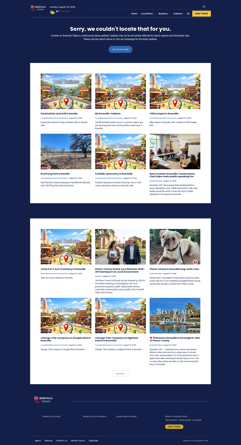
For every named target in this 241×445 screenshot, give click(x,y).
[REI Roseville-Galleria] (120, 91)
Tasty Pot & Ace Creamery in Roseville (63, 269)
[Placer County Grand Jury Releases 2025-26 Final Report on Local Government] (120, 247)
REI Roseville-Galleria (107, 113)
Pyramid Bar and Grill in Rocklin (59, 113)
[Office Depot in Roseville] (175, 91)
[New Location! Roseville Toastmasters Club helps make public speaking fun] (175, 151)
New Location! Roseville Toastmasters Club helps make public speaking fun (172, 175)
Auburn (98, 276)
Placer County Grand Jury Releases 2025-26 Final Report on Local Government (120, 270)
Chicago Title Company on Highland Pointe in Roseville (116, 339)
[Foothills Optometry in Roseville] (120, 151)
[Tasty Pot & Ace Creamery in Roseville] (66, 247)
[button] (204, 6)
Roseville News (156, 181)
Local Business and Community (54, 118)
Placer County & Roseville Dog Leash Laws (174, 269)
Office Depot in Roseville (164, 113)
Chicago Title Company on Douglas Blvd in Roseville (66, 339)
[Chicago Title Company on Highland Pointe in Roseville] (120, 315)
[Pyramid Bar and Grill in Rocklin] (66, 91)
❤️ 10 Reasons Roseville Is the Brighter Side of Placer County (175, 339)
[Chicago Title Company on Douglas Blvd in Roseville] (66, 315)
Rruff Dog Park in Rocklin (55, 173)
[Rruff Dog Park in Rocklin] (66, 151)
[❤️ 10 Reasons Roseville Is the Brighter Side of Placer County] (175, 315)
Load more (119, 374)
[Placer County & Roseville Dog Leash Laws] (175, 247)
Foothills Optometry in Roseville (114, 173)
